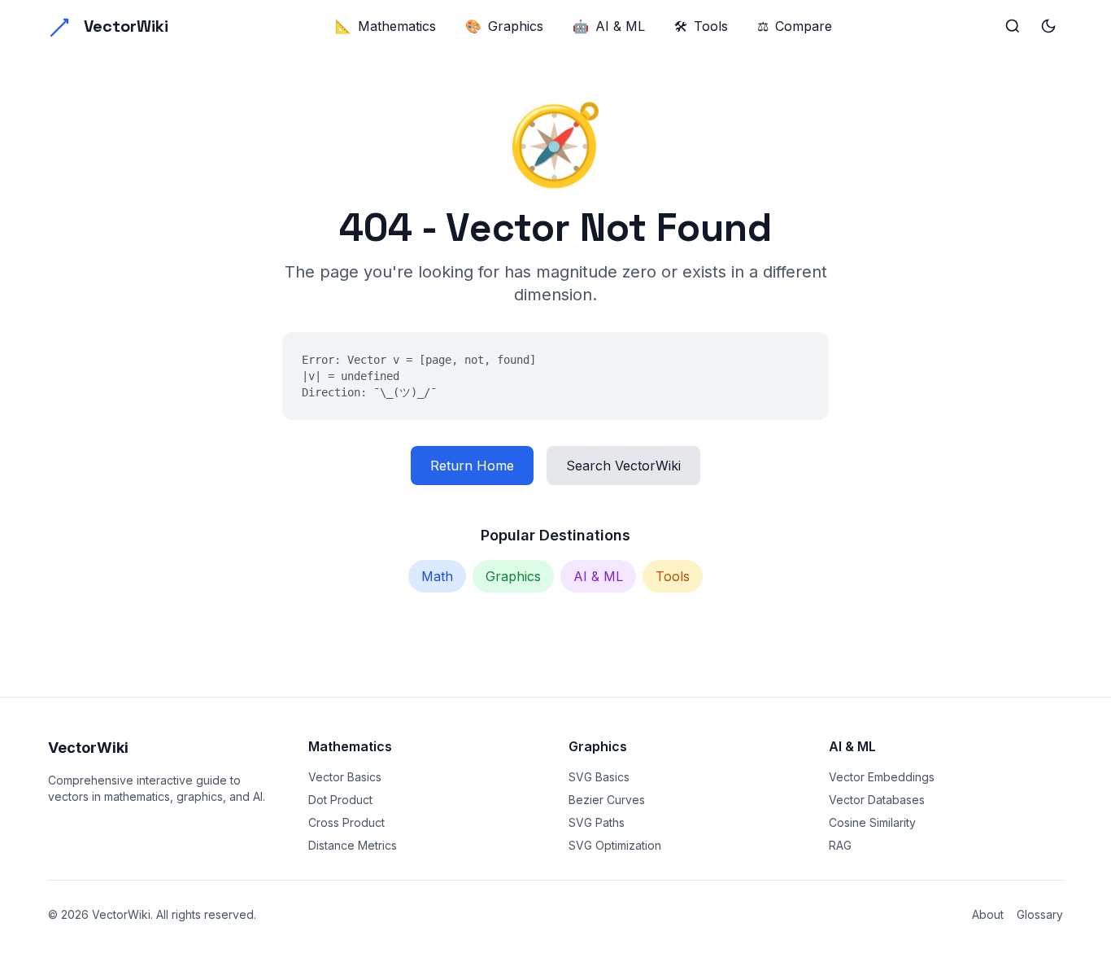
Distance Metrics (352, 845)
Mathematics (385, 26)
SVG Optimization (615, 845)
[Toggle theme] (1048, 26)
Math (437, 576)
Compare (794, 26)
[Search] (1012, 26)
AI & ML (609, 26)
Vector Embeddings (882, 777)
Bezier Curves (607, 800)
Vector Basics (344, 777)
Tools (701, 26)
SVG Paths (597, 822)
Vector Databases (877, 800)
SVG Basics (599, 777)
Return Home (472, 465)
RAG (840, 845)
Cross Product (346, 822)
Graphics (504, 26)
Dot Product (340, 800)
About (988, 914)
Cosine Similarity (872, 822)
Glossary (1040, 914)
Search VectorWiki (623, 465)
